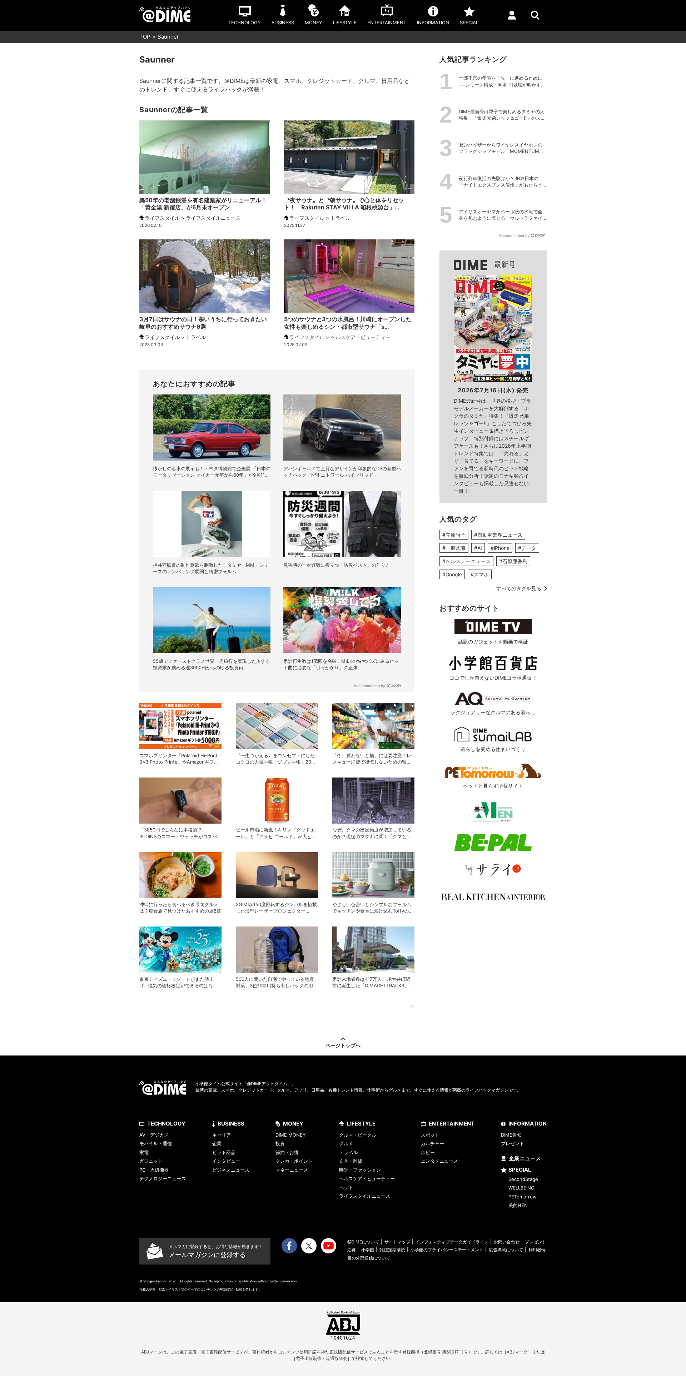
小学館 (367, 1249)
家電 (144, 1152)
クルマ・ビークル (357, 1135)
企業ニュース (525, 1158)
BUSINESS (231, 1123)
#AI (478, 548)
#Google (452, 574)
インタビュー (226, 1161)
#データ (527, 548)
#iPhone (500, 548)
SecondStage (523, 1179)
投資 (280, 1143)
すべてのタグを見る (518, 588)
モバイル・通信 (155, 1143)
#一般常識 (454, 548)
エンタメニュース (439, 1161)
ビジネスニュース (230, 1170)
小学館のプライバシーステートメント (447, 1249)
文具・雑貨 (350, 1161)
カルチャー (432, 1143)
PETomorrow (522, 1196)
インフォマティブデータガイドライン (452, 1242)
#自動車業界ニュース (498, 535)
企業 (217, 1143)
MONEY (293, 1123)
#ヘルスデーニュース (466, 561)
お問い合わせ (507, 1242)
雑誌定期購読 (392, 1249)
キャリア (221, 1135)
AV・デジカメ (154, 1135)
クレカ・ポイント (294, 1161)
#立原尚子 (454, 535)
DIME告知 (511, 1135)
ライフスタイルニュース (364, 1196)
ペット (346, 1187)
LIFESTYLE (361, 1123)
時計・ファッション (360, 1170)
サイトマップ (397, 1242)
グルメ (346, 1143)
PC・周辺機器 (154, 1170)
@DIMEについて (363, 1242)
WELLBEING (521, 1188)
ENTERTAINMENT (451, 1123)
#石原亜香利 (513, 561)
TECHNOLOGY (166, 1123)
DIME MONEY (290, 1135)
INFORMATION (527, 1123)
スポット (430, 1135)
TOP (144, 36)
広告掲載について (506, 1249)
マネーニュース (291, 1170)
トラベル (348, 1152)
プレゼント (512, 1143)
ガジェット (151, 1161)
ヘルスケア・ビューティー (367, 1178)
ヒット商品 (223, 1152)
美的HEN (518, 1205)
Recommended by (369, 686)
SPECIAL (519, 1169)
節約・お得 (287, 1152)
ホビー (428, 1152)
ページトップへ (343, 1045)
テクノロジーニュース (162, 1178)
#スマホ (480, 574)
